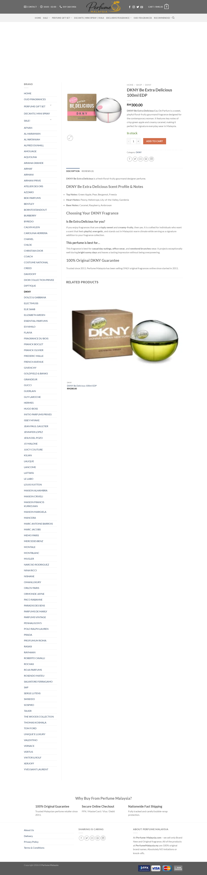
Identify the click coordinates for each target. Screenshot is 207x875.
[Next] (77, 136)
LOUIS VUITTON (33, 484)
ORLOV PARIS (31, 587)
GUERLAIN (30, 391)
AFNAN (28, 127)
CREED (28, 268)
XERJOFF (29, 763)
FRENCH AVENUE (33, 361)
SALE (45, 18)
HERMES (28, 402)
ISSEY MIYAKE (32, 420)
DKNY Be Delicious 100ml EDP (82, 385)
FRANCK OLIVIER (33, 350)
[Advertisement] (103, 51)
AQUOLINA (30, 157)
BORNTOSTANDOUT (35, 209)
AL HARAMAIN (32, 133)
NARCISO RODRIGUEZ (36, 564)
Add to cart (154, 141)
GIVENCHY (30, 367)
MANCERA (30, 517)
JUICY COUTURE (33, 449)
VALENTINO (30, 740)
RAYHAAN (29, 652)
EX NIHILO (29, 326)
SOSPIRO (29, 704)
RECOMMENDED (162, 18)
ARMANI (29, 174)
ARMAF (28, 168)
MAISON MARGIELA (35, 511)
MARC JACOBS (32, 529)
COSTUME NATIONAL (36, 262)
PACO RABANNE (33, 599)
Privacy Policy (31, 841)
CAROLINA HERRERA (35, 233)
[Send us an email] (141, 7)
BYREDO (29, 221)
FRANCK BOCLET (33, 344)
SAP (26, 687)
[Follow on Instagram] (133, 7)
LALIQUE (29, 461)
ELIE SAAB (29, 309)
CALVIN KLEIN (32, 227)
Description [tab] (73, 171)
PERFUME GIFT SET (61, 18)
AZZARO (29, 192)
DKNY (27, 291)
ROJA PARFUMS (33, 669)
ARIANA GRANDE (33, 162)
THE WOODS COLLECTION (39, 716)
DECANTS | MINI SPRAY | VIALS (89, 18)
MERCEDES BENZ (33, 541)
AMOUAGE (30, 151)
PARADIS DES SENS (34, 605)
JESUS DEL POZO (33, 437)
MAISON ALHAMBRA (35, 490)
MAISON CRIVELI (33, 496)
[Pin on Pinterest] (146, 159)
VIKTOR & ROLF (32, 757)
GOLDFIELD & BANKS (36, 373)
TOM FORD (30, 728)
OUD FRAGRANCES (143, 18)
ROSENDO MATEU (34, 675)
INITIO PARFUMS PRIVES (38, 414)
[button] (158, 7)
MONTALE (29, 546)
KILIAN (28, 455)
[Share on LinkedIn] (151, 159)
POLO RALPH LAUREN (36, 628)
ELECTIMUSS (31, 303)
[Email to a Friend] (140, 159)
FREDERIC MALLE (33, 355)
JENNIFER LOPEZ (33, 431)
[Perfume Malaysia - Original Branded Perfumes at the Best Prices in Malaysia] (103, 7)
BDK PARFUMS (32, 197)
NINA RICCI (30, 570)
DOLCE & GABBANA (35, 297)
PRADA (28, 634)
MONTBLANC (31, 552)
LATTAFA (29, 472)
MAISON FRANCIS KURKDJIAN (34, 504)
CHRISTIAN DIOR (33, 250)
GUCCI (28, 385)
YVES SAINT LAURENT (36, 769)
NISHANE (29, 576)
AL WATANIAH (32, 139)
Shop (139, 85)
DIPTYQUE (30, 285)
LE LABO (28, 478)
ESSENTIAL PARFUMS (36, 320)
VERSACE (29, 745)
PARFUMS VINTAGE (35, 617)
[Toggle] (51, 105)
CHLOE (28, 244)
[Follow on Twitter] (138, 7)
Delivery (28, 836)
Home (130, 85)
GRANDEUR (30, 379)
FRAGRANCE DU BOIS (36, 338)
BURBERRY (30, 215)
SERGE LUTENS (32, 693)
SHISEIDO (29, 699)
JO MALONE (31, 443)
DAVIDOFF (30, 274)
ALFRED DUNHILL (34, 145)
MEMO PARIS (31, 535)
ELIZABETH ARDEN (34, 314)
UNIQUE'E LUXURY (34, 734)
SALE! (27, 120)
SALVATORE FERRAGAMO (38, 681)
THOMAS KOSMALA (35, 722)
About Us (29, 830)
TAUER (28, 710)
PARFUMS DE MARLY (35, 611)
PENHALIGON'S (33, 623)
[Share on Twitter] (135, 159)
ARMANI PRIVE (32, 180)
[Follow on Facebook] (130, 7)
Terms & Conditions (34, 847)
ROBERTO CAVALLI (34, 658)
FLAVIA (28, 332)
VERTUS (28, 751)
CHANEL (28, 239)
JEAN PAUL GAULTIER (36, 426)
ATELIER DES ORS (33, 186)
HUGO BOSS (31, 408)
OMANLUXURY (32, 582)
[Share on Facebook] (129, 159)
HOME (38, 18)
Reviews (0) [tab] (88, 171)
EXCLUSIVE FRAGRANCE (118, 18)
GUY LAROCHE (32, 396)
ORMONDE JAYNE (34, 593)
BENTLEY (29, 203)
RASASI (28, 646)
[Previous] (68, 400)
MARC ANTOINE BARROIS (38, 523)
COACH (28, 256)
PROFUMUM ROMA (35, 640)
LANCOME (30, 467)
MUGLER (29, 558)
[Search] (173, 18)
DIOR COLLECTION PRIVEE (39, 279)
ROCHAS (29, 664)
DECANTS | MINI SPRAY (37, 113)
